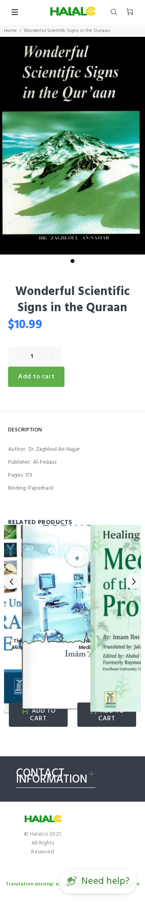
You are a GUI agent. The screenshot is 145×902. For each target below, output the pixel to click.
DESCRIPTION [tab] (25, 430)
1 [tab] (72, 261)
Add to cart (36, 376)
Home (10, 31)
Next (133, 581)
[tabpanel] (72, 146)
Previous (11, 581)
